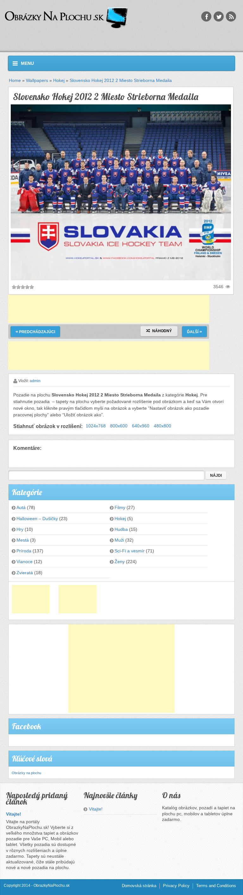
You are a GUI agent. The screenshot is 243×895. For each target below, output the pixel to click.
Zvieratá (24, 572)
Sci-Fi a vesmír (130, 550)
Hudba (121, 529)
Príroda (23, 550)
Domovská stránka (139, 885)
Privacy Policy (176, 885)
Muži (119, 540)
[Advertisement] (108, 309)
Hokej (59, 80)
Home (15, 80)
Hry (19, 529)
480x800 (162, 425)
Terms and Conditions (216, 885)
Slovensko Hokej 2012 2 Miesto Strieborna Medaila (121, 80)
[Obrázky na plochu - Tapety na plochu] (74, 18)
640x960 (140, 425)
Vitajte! (13, 814)
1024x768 (96, 425)
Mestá (22, 540)
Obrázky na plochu (26, 773)
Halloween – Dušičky (37, 518)
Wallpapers (37, 80)
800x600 (119, 425)
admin (35, 381)
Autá (21, 507)
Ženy (120, 561)
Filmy (120, 507)
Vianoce (24, 561)
